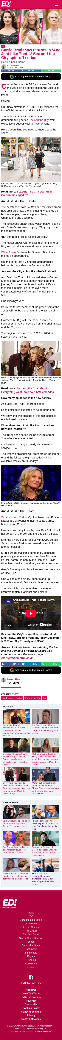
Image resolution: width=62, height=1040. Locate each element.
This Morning (31, 923)
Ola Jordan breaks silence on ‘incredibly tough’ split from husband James (15, 850)
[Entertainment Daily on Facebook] (31, 977)
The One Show (31, 934)
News (31, 912)
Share (11, 70)
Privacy (31, 1015)
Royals (31, 956)
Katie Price (31, 963)
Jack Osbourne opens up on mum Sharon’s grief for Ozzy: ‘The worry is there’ (16, 823)
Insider (31, 967)
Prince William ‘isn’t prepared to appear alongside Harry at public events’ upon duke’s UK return (44, 878)
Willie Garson (9, 252)
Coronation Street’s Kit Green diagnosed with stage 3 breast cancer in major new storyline (45, 851)
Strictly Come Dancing (31, 938)
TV (3, 46)
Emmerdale (31, 952)
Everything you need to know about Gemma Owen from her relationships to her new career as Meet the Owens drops (16, 788)
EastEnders (31, 949)
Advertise (31, 1000)
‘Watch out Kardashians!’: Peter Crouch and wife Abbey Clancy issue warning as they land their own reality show (45, 788)
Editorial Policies (31, 997)
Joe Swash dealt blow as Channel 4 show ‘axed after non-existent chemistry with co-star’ (45, 729)
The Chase (31, 931)
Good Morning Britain (31, 920)
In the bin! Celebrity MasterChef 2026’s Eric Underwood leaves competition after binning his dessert (16, 730)
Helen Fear (14, 65)
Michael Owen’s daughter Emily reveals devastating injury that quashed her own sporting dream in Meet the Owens (45, 759)
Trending (31, 960)
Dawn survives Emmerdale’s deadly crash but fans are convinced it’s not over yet (16, 876)
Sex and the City (38, 120)
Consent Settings (31, 1011)
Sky (44, 698)
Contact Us (31, 1004)
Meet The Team (31, 993)
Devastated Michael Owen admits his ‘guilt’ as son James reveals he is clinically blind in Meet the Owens (15, 759)
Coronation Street (31, 945)
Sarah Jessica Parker (14, 517)
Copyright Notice (31, 1019)
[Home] (6, 4)
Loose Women (31, 927)
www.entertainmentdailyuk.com (26, 1026)
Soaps (31, 941)
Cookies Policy (31, 1008)
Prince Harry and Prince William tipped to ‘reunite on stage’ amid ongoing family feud (45, 825)
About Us (31, 990)
